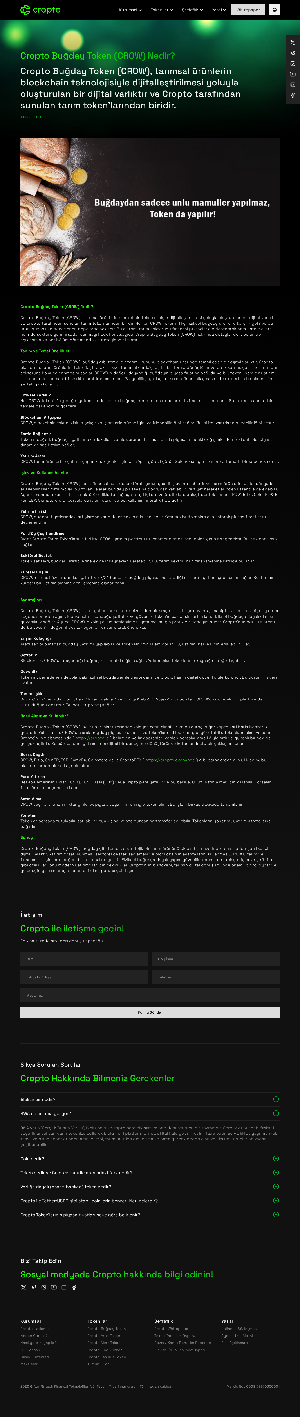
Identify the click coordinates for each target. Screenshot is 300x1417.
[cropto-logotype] (40, 10)
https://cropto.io (92, 737)
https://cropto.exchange (170, 759)
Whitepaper (248, 9)
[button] (131, 10)
